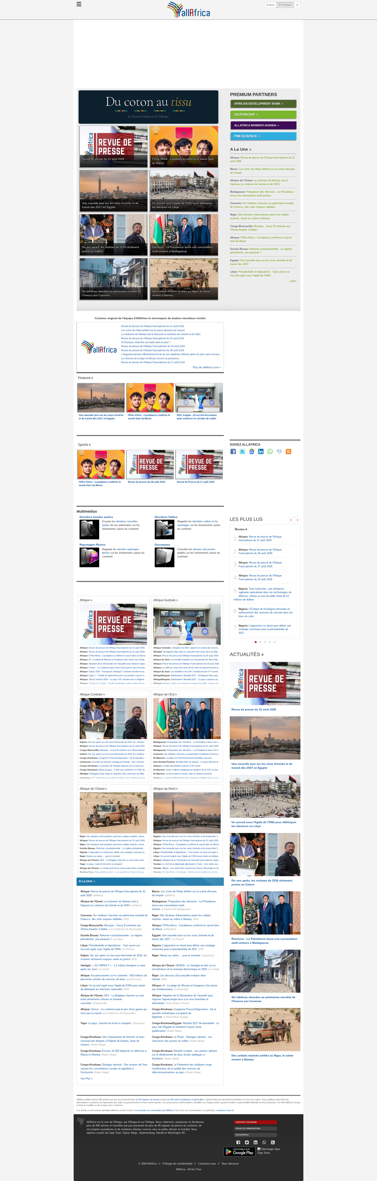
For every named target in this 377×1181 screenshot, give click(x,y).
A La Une (239, 149)
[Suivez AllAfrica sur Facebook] (233, 451)
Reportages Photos (92, 544)
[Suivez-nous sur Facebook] (238, 1142)
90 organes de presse (149, 1099)
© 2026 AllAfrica (147, 1163)
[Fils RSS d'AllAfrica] (288, 451)
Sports (83, 444)
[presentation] (291, 520)
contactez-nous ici (225, 1110)
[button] (255, 642)
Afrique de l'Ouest (92, 788)
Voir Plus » (87, 1078)
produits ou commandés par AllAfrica (156, 1110)
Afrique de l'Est (163, 694)
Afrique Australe (164, 600)
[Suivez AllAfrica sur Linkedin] (261, 451)
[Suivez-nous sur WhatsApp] (264, 1142)
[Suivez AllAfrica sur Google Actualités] (251, 451)
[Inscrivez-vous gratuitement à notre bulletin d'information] (279, 451)
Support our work (246, 1122)
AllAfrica (188, 10)
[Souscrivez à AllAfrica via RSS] (272, 1142)
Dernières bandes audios (96, 517)
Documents (162, 544)
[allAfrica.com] (99, 347)
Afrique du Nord (164, 788)
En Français (286, 4)
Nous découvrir (230, 1163)
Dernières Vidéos (166, 517)
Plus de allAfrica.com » (207, 367)
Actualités (245, 654)
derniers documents (204, 549)
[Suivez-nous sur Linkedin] (255, 1142)
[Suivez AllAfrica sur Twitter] (242, 451)
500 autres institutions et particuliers (187, 1099)
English (270, 5)
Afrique (85, 600)
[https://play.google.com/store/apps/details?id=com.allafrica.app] (239, 1152)
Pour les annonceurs (248, 1128)
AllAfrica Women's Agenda (255, 125)
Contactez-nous (207, 1163)
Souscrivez (242, 1135)
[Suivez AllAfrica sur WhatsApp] (270, 451)
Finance (84, 378)
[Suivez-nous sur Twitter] (246, 1142)
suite (293, 280)
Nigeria (240, 529)
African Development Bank (257, 103)
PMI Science (245, 136)
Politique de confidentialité (177, 1163)
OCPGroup (244, 114)
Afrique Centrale (91, 694)
